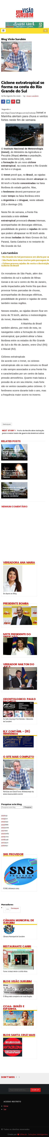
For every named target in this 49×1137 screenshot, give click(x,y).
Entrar (6, 1106)
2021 (4, 830)
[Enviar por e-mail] (18, 102)
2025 (4, 818)
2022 (5, 827)
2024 (4, 821)
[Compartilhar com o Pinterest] (13, 102)
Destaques (7, 424)
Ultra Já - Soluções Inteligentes (34, 1134)
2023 (4, 824)
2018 (4, 839)
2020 (5, 833)
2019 (5, 836)
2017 (4, 842)
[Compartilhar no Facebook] (3, 102)
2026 (4, 815)
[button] (3, 30)
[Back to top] (43, 1131)
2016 (4, 845)
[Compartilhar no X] (8, 102)
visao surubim (32, 96)
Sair (5, 1109)
